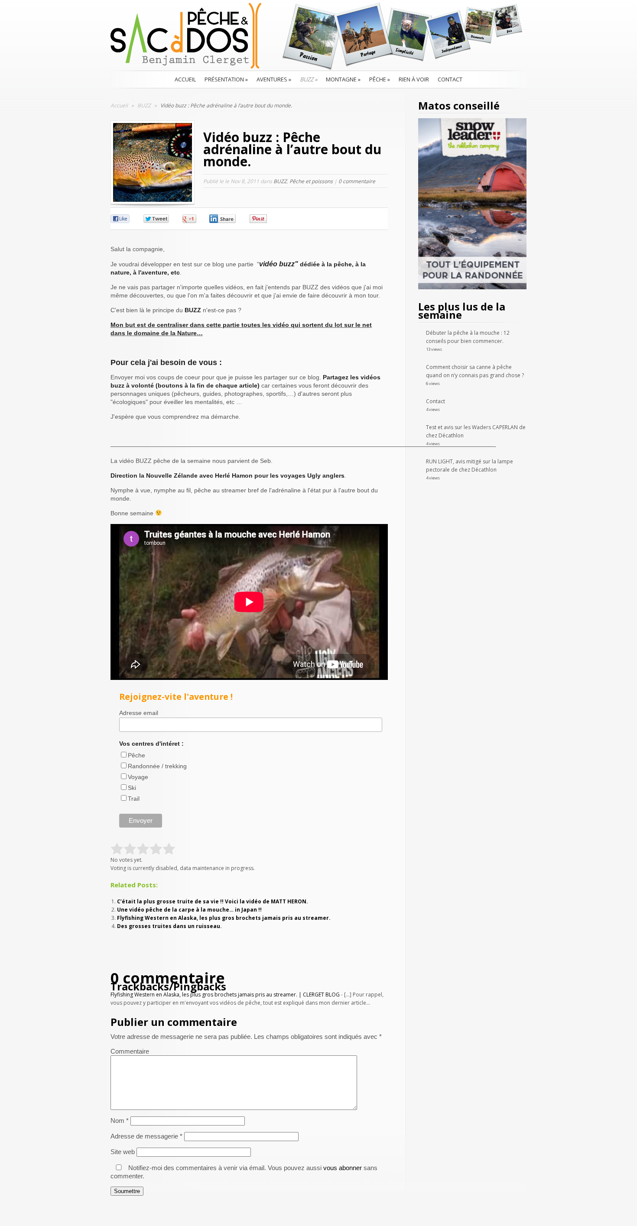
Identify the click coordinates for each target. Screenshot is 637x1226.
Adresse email (138, 712)
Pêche (379, 79)
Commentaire (129, 1051)
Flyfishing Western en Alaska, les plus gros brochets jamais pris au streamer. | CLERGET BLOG (225, 994)
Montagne (343, 79)
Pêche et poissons (311, 181)
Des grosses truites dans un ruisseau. (169, 926)
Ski (132, 787)
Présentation (226, 79)
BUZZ (308, 79)
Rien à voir (414, 79)
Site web (122, 1151)
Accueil (185, 79)
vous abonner (342, 1167)
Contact (450, 79)
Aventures (274, 79)
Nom (119, 1120)
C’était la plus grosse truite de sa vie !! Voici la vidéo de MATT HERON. (212, 901)
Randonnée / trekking (157, 766)
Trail (134, 798)
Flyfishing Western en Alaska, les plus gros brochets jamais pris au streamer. (224, 918)
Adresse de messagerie (146, 1136)
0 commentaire (356, 181)
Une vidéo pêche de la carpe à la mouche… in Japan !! (189, 909)
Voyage (138, 776)
